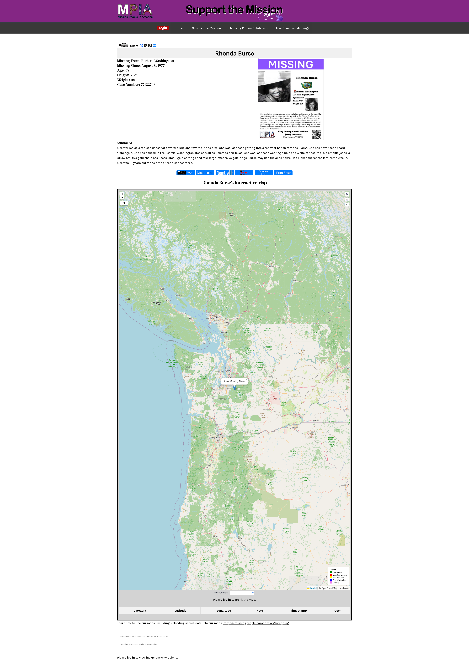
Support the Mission (206, 28)
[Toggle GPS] (347, 194)
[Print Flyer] (283, 172)
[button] (234, 387)
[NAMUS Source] (225, 172)
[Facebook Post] (185, 172)
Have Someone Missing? (292, 28)
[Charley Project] (244, 172)
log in (127, 644)
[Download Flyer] (264, 172)
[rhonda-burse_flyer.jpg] (291, 99)
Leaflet (313, 588)
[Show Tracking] (347, 199)
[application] (184, 28)
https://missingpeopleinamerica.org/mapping (256, 623)
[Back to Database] (123, 45)
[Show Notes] (347, 205)
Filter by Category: (221, 593)
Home (179, 28)
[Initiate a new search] (124, 203)
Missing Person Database (248, 28)
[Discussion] (205, 172)
